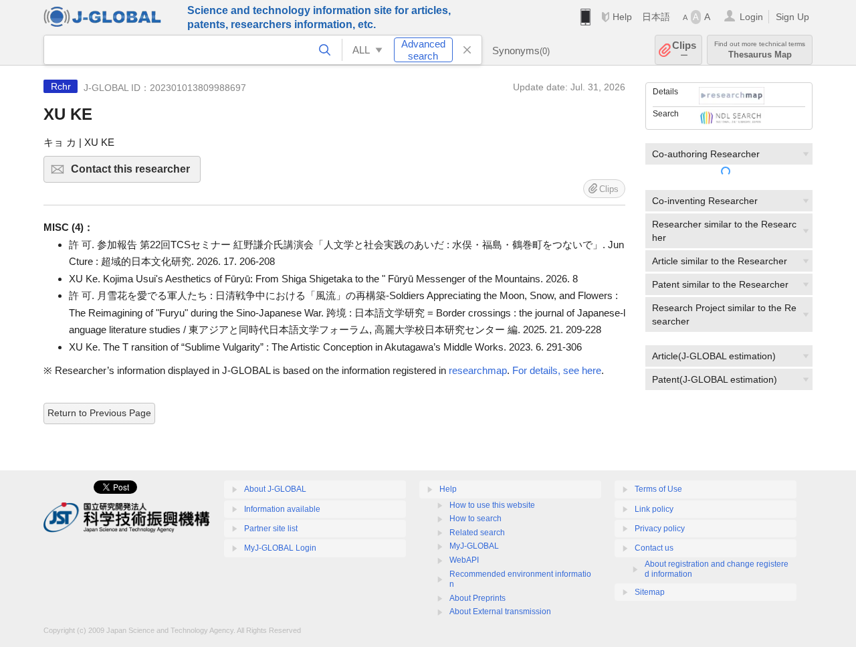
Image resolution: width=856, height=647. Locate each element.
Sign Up (792, 16)
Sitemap (650, 592)
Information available (282, 509)
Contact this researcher (136, 173)
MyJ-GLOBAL (474, 546)
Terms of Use (658, 489)
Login (751, 16)
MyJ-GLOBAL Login (280, 548)
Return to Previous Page (99, 412)
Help (622, 16)
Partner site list (271, 528)
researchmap (478, 370)
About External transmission (500, 611)
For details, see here (556, 370)
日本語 (656, 16)
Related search (477, 532)
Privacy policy (660, 528)
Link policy (654, 509)
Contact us (654, 548)
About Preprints (477, 598)
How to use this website (492, 505)
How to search (475, 518)
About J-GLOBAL (275, 489)
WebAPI (464, 560)
